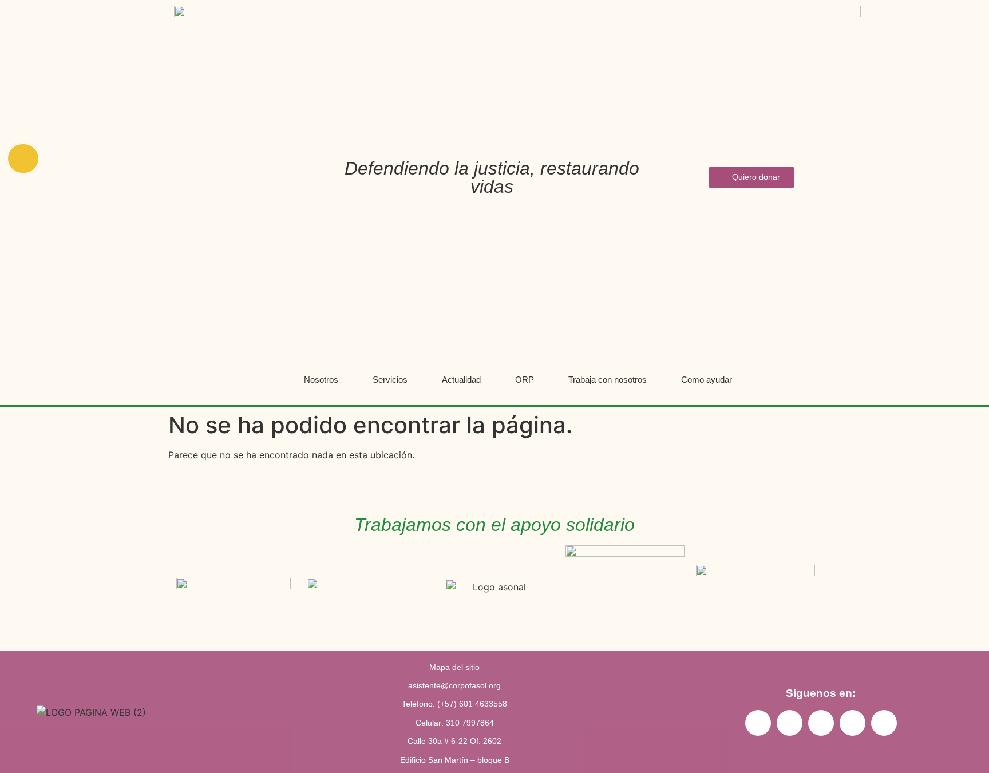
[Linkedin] (789, 723)
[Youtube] (821, 723)
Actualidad (461, 379)
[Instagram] (758, 723)
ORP (524, 379)
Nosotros (321, 379)
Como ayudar (706, 379)
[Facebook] (852, 723)
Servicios (390, 379)
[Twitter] (884, 723)
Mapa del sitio (454, 667)
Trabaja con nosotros (607, 379)
